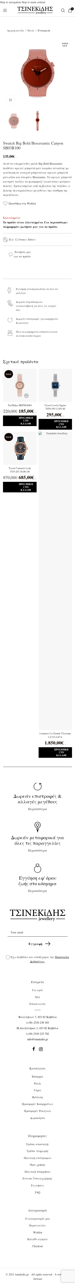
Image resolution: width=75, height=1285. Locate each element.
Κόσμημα (37, 1076)
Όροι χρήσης (37, 1165)
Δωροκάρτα (37, 1118)
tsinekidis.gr (22, 1274)
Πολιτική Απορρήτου (38, 1172)
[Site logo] (35, 10)
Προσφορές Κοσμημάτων (37, 1104)
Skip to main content (33, 2)
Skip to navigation (11, 2)
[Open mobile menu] (5, 10)
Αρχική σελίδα (16, 30)
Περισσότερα (37, 802)
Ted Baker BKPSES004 (20, 405)
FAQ (37, 1192)
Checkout (37, 1246)
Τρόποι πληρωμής (38, 1151)
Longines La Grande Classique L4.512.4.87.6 (55, 735)
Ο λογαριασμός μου (37, 1218)
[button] (20, 421)
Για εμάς (37, 990)
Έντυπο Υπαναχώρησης (37, 1178)
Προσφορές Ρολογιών (37, 1111)
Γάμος (37, 1090)
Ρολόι (31, 30)
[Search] (62, 10)
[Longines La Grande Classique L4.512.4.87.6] (55, 581)
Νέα (37, 997)
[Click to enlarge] (10, 99)
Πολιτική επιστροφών (37, 1158)
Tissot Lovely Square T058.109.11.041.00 (55, 407)
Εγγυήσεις (37, 1185)
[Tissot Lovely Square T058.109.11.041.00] (55, 385)
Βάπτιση (37, 1097)
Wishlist (37, 1232)
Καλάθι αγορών (37, 1239)
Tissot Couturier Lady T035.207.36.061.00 (20, 469)
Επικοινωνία (37, 1004)
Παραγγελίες (37, 1225)
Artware (37, 1279)
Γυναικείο (44, 30)
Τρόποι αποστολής (37, 1144)
